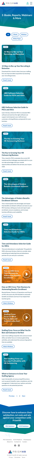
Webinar (24, 34)
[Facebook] (15, 445)
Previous (11, 396)
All (8, 34)
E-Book (15, 34)
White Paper (17, 38)
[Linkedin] (19, 445)
